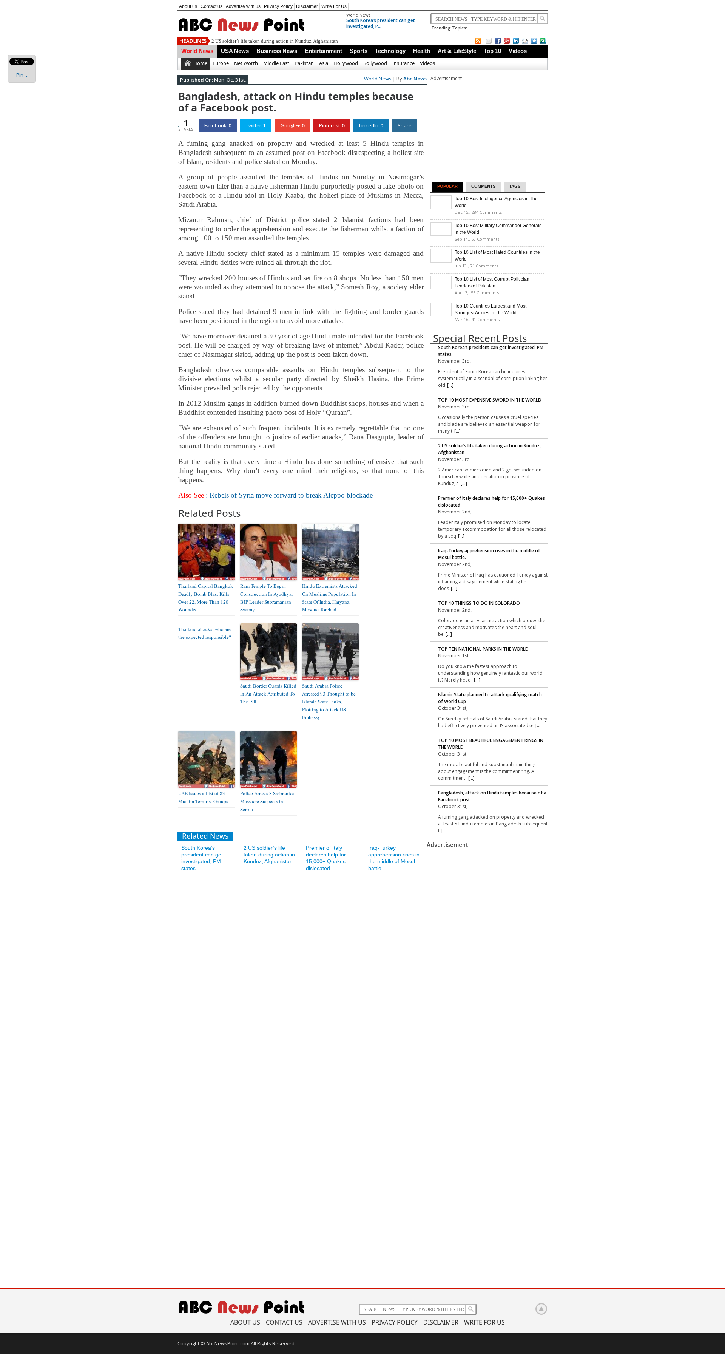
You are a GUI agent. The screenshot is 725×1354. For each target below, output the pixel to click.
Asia (323, 63)
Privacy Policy (278, 6)
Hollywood (345, 63)
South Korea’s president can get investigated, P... (380, 23)
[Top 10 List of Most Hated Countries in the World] (441, 260)
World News (358, 15)
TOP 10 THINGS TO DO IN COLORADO (479, 603)
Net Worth (246, 63)
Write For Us (334, 6)
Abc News (415, 78)
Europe (221, 63)
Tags (514, 186)
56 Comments (485, 292)
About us (188, 6)
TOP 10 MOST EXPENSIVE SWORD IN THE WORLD (489, 400)
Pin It (21, 74)
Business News (276, 51)
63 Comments (485, 239)
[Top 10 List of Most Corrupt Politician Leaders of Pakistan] (441, 287)
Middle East (276, 63)
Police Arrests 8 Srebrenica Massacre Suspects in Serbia (267, 801)
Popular (447, 186)
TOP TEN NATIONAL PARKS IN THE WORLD (483, 649)
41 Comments (486, 319)
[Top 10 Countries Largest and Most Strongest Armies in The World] (441, 314)
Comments (483, 186)
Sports (358, 51)
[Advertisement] (487, 129)
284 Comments (487, 212)
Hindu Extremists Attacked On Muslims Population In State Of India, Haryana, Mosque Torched (329, 598)
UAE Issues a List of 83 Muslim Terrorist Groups (203, 797)
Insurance (403, 63)
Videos (518, 51)
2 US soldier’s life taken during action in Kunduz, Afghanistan (274, 41)
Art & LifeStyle (457, 51)
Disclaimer (307, 6)
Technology (390, 51)
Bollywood (375, 63)
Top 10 (492, 51)
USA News (235, 51)
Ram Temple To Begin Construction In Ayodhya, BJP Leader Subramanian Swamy (266, 598)
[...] (450, 385)
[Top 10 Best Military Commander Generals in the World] (441, 233)
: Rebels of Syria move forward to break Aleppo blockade (275, 495)
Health (421, 51)
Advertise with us (243, 6)
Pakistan (304, 63)
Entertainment (323, 51)
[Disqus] (302, 977)
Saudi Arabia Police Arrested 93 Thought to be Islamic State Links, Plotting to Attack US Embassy (329, 701)
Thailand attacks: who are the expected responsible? (204, 633)
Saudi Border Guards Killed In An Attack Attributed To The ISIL (268, 693)
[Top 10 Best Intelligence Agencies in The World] (441, 207)
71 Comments (484, 266)
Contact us (211, 6)
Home (200, 63)
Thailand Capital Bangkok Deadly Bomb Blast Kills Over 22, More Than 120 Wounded (205, 598)
